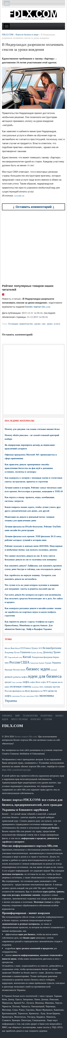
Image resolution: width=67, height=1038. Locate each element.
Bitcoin (7, 648)
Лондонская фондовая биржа (45, 657)
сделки (37, 323)
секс (44, 323)
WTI (40, 648)
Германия (25, 652)
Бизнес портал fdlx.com (37, 306)
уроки (50, 323)
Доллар (39, 652)
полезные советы (20, 686)
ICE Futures (25, 648)
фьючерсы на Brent (21, 690)
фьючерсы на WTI (39, 690)
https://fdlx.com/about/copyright (16, 769)
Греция (33, 652)
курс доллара (17, 682)
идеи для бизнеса (45, 676)
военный (53, 670)
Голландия (13, 323)
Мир (17, 715)
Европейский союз (15, 657)
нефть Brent (35, 682)
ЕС (6, 657)
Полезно (36, 719)
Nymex (34, 648)
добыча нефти (20, 676)
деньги (8, 676)
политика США (37, 687)
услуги (57, 323)
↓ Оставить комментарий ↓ (34, 207)
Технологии (30, 715)
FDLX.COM (12, 726)
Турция (48, 662)
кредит (8, 681)
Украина (56, 662)
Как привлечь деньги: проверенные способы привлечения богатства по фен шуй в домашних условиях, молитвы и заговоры (29, 468)
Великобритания (52, 648)
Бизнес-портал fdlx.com (25, 736)
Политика (47, 715)
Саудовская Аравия (37, 663)
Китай (27, 657)
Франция (8, 669)
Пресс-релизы (19, 719)
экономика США (32, 696)
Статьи (48, 719)
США (25, 662)
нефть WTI (45, 682)
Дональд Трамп (51, 652)
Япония (16, 669)
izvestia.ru (19, 195)
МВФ (7, 663)
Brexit (17, 648)
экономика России (19, 696)
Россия (14, 662)
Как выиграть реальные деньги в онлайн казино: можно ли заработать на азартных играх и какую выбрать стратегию (33, 612)
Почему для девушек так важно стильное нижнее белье (32, 429)
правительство (26, 323)
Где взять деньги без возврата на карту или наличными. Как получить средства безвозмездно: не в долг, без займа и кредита (34, 598)
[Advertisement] (33, 247)
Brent (13, 648)
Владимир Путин (12, 652)
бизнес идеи (38, 669)
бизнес (23, 669)
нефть (26, 682)
